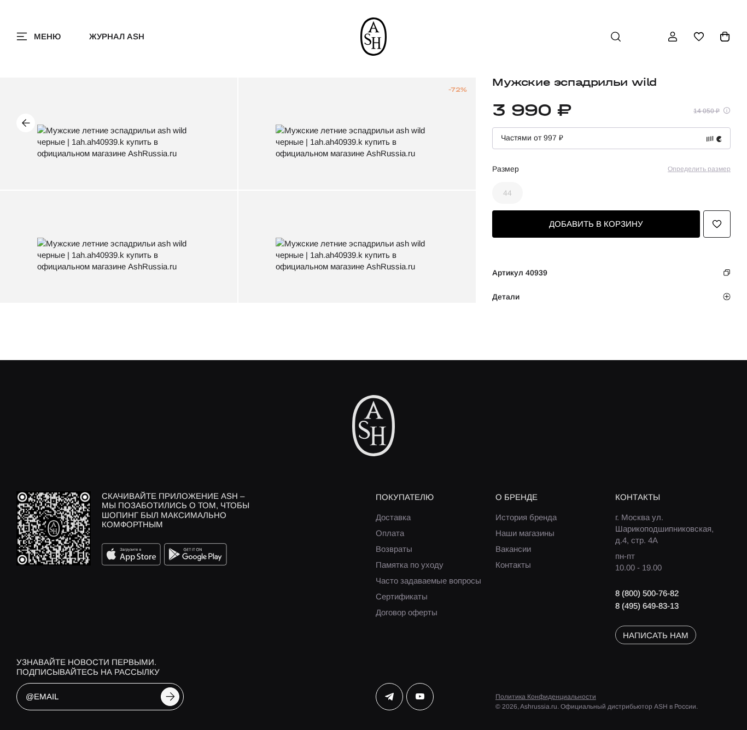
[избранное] (698, 36)
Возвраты (394, 549)
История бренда (526, 517)
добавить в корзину (596, 223)
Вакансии (513, 549)
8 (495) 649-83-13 (647, 605)
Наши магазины (525, 533)
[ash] (373, 36)
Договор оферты (406, 612)
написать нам (655, 635)
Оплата (390, 533)
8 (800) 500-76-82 (647, 593)
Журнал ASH (116, 36)
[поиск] (615, 36)
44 (507, 193)
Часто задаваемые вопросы (428, 580)
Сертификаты (402, 596)
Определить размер (699, 169)
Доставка (393, 517)
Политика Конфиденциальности (545, 696)
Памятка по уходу (409, 564)
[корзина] (725, 36)
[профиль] (672, 36)
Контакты (513, 564)
